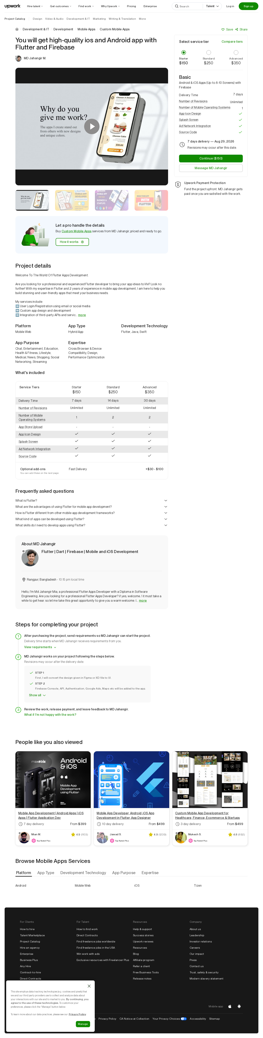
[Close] (89, 986)
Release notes (142, 978)
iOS (136, 885)
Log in (230, 6)
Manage (83, 1024)
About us (195, 929)
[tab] (24, 873)
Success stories (143, 935)
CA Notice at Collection (134, 1018)
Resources (140, 947)
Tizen (198, 885)
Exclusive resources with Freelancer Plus (103, 960)
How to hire (27, 929)
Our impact (197, 953)
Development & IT (36, 29)
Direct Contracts (30, 978)
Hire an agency (30, 947)
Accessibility (198, 1018)
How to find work (87, 929)
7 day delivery (34, 824)
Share (244, 29)
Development (63, 29)
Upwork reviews (143, 941)
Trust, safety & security (204, 972)
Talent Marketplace (32, 935)
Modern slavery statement (207, 978)
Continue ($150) (211, 158)
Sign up (248, 6)
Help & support (142, 929)
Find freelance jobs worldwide (96, 941)
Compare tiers (232, 41)
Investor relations (201, 941)
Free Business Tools (146, 972)
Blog (136, 953)
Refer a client (141, 966)
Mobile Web (83, 885)
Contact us (197, 966)
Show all (35, 695)
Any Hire (25, 966)
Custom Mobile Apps (77, 231)
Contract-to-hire (30, 972)
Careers (195, 947)
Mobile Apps (86, 29)
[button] (37, 408)
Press (193, 960)
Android (20, 885)
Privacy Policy (107, 1018)
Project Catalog (15, 18)
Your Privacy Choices (169, 1018)
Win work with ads (88, 953)
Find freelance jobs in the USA (96, 947)
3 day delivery (191, 824)
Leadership (197, 935)
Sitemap (214, 1018)
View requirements (38, 647)
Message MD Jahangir (211, 168)
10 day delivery (113, 824)
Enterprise (26, 953)
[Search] (176, 6)
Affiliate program (143, 960)
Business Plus (29, 960)
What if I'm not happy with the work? (50, 715)
